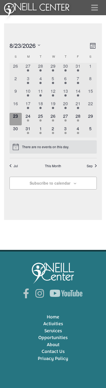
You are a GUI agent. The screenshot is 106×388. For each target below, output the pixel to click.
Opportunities (53, 337)
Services (53, 331)
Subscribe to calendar (50, 183)
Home (53, 317)
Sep (90, 166)
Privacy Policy (53, 358)
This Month (53, 166)
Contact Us (53, 351)
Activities (53, 324)
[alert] (53, 146)
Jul (16, 166)
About (53, 345)
